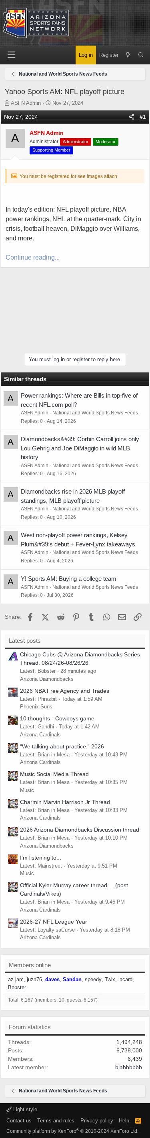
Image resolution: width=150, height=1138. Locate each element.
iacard (125, 979)
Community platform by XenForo (72, 1131)
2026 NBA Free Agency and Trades (64, 691)
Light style (24, 1109)
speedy (93, 979)
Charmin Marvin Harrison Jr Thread (65, 802)
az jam (16, 979)
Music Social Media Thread (54, 774)
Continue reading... (33, 257)
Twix (110, 979)
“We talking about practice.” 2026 (62, 746)
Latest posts (25, 640)
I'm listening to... (40, 857)
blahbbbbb (128, 1067)
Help (124, 1121)
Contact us (19, 1121)
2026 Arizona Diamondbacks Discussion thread (79, 829)
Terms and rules (55, 1121)
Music (27, 790)
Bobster (17, 987)
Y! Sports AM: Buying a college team (68, 578)
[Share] (131, 117)
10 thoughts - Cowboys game (57, 718)
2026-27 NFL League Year (53, 921)
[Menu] (11, 55)
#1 (143, 117)
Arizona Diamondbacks (47, 679)
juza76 (34, 979)
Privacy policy (96, 1121)
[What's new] (128, 55)
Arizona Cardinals (40, 735)
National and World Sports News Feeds (95, 413)
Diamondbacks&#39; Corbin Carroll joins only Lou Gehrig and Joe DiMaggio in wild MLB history (80, 448)
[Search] (141, 55)
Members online (30, 965)
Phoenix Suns (36, 707)
